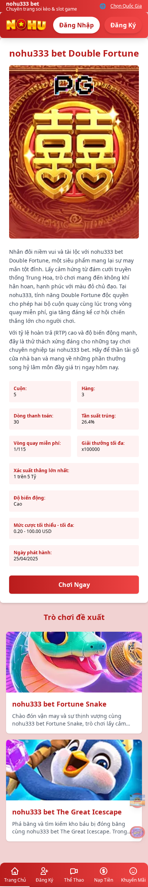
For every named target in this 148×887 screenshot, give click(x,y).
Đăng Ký (123, 25)
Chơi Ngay (74, 584)
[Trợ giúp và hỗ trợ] (137, 800)
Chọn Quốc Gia (126, 6)
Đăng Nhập (76, 25)
